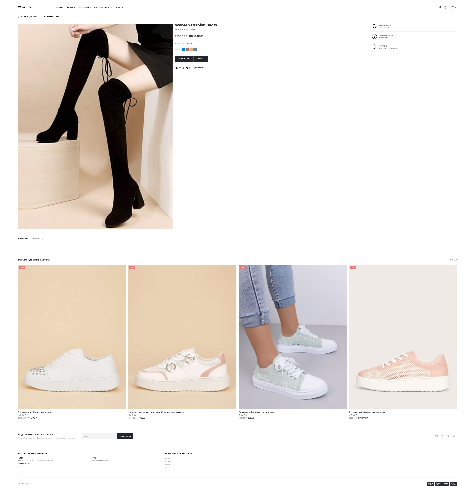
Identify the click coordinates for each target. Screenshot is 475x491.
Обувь (167, 461)
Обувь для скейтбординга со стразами (35, 412)
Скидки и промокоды (103, 7)
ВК (436, 436)
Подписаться (125, 436)
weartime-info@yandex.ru (102, 460)
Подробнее (184, 59)
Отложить (200, 68)
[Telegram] (183, 67)
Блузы (167, 464)
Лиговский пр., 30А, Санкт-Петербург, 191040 (35, 460)
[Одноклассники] (179, 67)
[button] (453, 8)
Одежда (70, 7)
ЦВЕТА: (177, 49)
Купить (200, 59)
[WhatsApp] (190, 67)
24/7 (19, 466)
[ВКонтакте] (176, 67)
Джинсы (168, 467)
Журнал (119, 7)
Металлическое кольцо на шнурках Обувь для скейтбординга (156, 412)
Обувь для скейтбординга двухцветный (367, 412)
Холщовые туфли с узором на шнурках (256, 412)
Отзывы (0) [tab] (37, 238)
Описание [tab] (23, 238)
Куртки (168, 458)
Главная (59, 7)
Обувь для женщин (31, 17)
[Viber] (186, 67)
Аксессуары (84, 7)
